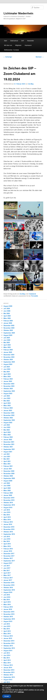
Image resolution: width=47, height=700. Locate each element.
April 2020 (7, 488)
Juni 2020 (7, 485)
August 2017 (8, 563)
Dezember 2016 (9, 582)
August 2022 (8, 422)
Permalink (34, 296)
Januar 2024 (8, 381)
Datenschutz (14, 41)
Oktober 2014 (8, 646)
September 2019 (9, 505)
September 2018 (9, 534)
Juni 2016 (7, 597)
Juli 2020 (7, 483)
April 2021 (7, 461)
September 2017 (9, 561)
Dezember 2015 (9, 612)
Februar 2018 (8, 549)
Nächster (39, 57)
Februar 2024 (8, 379)
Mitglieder (18, 45)
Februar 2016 (8, 607)
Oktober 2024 (8, 359)
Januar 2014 (8, 667)
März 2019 (7, 519)
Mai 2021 (7, 459)
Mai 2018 (7, 541)
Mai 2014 (7, 658)
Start (5, 41)
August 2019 (8, 507)
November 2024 (9, 357)
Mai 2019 (7, 515)
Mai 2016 (7, 599)
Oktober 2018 (8, 532)
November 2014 (9, 643)
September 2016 (9, 590)
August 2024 (8, 364)
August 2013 (8, 679)
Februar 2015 (8, 636)
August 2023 (8, 393)
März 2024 (7, 376)
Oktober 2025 (8, 330)
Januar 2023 (8, 410)
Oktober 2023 (8, 388)
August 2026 (8, 306)
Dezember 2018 (9, 527)
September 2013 (9, 677)
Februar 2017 (8, 578)
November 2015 (9, 614)
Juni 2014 (7, 655)
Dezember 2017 (9, 553)
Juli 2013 (7, 682)
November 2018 (9, 529)
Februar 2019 (8, 522)
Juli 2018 (7, 536)
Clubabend (32, 294)
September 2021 (9, 449)
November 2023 (9, 386)
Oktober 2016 (8, 587)
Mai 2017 (7, 570)
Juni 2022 (7, 427)
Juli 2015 (7, 624)
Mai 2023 (7, 401)
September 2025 (9, 333)
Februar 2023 (8, 408)
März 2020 (7, 490)
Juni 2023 (7, 398)
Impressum (28, 45)
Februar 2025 (8, 350)
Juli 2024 (7, 367)
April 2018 (7, 544)
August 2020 (8, 481)
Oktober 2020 (8, 476)
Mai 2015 (7, 629)
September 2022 (9, 420)
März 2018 (7, 546)
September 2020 (9, 478)
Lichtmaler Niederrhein (18, 13)
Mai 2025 (7, 342)
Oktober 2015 (8, 616)
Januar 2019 (8, 524)
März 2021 (7, 464)
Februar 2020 (8, 493)
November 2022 (9, 415)
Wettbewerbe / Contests (11, 50)
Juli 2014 (7, 653)
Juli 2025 (7, 338)
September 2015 (9, 619)
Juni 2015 (7, 626)
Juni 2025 (7, 340)
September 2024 (9, 362)
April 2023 (7, 403)
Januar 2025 (8, 352)
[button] (11, 205)
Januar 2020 (8, 495)
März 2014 (7, 663)
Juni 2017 (7, 568)
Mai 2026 (7, 313)
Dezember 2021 (9, 442)
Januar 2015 (8, 638)
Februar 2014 (8, 665)
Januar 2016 (8, 609)
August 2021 (8, 452)
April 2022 (7, 432)
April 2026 (7, 316)
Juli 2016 (7, 595)
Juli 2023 (7, 396)
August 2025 (8, 335)
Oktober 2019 (8, 502)
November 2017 (9, 556)
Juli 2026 (7, 308)
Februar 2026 (8, 321)
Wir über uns (8, 45)
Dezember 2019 (9, 498)
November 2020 (9, 473)
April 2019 (7, 517)
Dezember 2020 (9, 471)
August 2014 (8, 650)
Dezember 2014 (9, 641)
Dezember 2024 (9, 355)
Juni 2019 (7, 512)
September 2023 (9, 391)
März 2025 (7, 347)
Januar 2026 (8, 323)
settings (21, 692)
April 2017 (7, 573)
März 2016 (7, 604)
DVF (22, 41)
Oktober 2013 (8, 675)
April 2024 (7, 374)
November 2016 (9, 585)
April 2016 (7, 602)
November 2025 (9, 328)
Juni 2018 (7, 539)
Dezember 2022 (9, 413)
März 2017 (7, 575)
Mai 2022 (7, 430)
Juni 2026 (7, 311)
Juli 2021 (7, 454)
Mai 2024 (7, 371)
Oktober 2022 (8, 418)
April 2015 (7, 631)
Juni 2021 (7, 456)
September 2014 (9, 648)
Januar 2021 (8, 469)
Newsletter (30, 41)
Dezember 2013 (9, 670)
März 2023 (7, 405)
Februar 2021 (8, 466)
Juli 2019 (7, 510)
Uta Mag (30, 84)
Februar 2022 (8, 437)
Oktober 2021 (8, 447)
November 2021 (9, 444)
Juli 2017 (7, 566)
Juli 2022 (7, 425)
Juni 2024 (7, 369)
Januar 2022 (8, 439)
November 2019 (9, 500)
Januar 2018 (8, 551)
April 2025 (7, 345)
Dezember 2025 (9, 325)
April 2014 (7, 660)
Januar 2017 (8, 580)
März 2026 (7, 318)
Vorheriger (8, 57)
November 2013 (9, 672)
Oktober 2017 (8, 558)
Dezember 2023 (9, 384)
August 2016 (8, 592)
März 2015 (7, 633)
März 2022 (7, 435)
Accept (6, 696)
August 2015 (8, 621)
